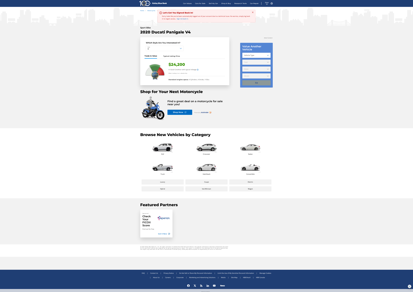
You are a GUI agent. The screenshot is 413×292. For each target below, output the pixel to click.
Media (223, 277)
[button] (156, 223)
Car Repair (254, 3)
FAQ (143, 273)
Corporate (180, 277)
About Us (156, 277)
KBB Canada (260, 277)
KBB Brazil (246, 277)
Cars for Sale (200, 3)
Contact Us (154, 273)
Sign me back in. (183, 19)
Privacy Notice (169, 273)
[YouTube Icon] (214, 285)
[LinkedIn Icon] (208, 285)
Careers (168, 277)
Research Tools (240, 3)
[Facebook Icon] (189, 285)
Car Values (187, 3)
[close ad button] (409, 286)
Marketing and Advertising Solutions (202, 277)
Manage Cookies (265, 273)
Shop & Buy (226, 3)
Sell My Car (213, 3)
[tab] (151, 56)
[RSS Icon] (201, 285)
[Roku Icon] (221, 285)
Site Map (234, 277)
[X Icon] (195, 285)
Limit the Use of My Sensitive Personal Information (236, 273)
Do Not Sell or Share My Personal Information (195, 273)
